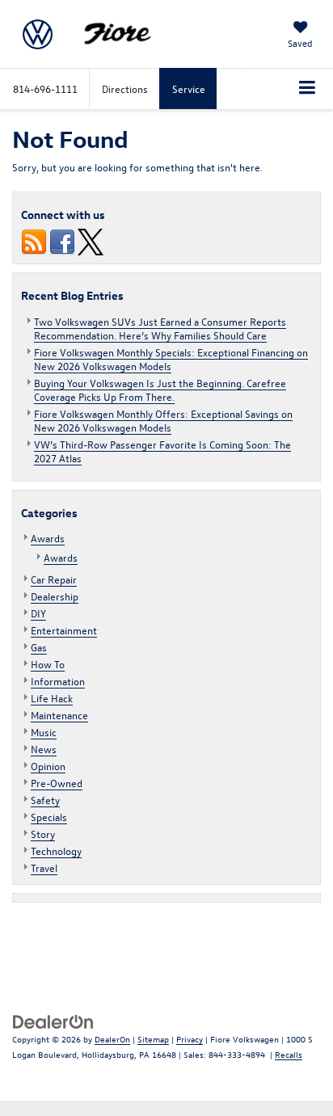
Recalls (288, 1054)
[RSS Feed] (34, 240)
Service (188, 88)
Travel (44, 867)
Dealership (54, 596)
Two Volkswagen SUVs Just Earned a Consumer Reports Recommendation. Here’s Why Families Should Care (160, 328)
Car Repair (54, 579)
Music (44, 732)
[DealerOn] (53, 1020)
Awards (48, 538)
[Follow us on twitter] (90, 240)
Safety (45, 799)
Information (58, 681)
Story (43, 833)
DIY (38, 613)
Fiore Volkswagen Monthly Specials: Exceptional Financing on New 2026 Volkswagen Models (171, 359)
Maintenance (59, 715)
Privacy (189, 1039)
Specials (49, 816)
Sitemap (153, 1039)
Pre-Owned (56, 783)
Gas (39, 647)
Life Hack (52, 698)
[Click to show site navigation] (307, 89)
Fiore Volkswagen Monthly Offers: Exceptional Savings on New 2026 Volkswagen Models (163, 420)
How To (48, 664)
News (44, 749)
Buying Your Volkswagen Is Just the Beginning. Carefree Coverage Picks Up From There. (160, 389)
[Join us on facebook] (62, 240)
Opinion (48, 766)
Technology (56, 850)
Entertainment (64, 630)
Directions (125, 88)
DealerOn (112, 1039)
